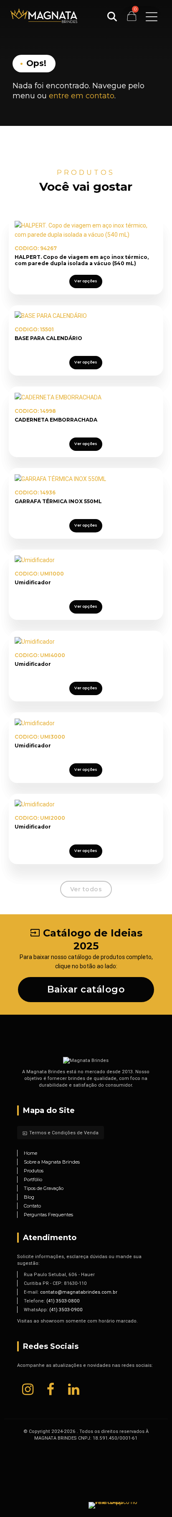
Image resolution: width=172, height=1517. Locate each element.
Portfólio (33, 1179)
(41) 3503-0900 (66, 1309)
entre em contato (81, 95)
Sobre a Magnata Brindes (52, 1162)
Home (30, 1153)
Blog (29, 1197)
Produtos (33, 1171)
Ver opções (85, 281)
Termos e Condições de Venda (61, 1133)
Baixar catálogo (86, 989)
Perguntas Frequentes (48, 1215)
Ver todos (86, 889)
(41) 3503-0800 (63, 1301)
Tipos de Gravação (43, 1188)
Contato (32, 1206)
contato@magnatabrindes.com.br (78, 1292)
